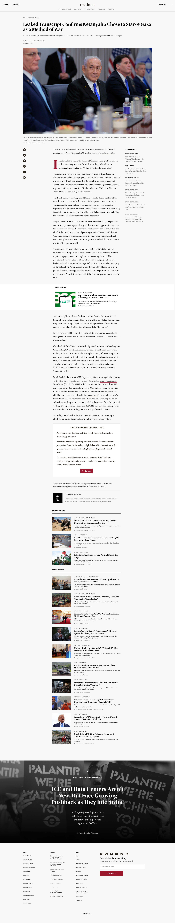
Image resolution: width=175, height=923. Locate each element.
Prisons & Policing (28, 887)
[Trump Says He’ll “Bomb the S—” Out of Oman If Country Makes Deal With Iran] (61, 720)
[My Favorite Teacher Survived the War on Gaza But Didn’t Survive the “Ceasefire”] (61, 686)
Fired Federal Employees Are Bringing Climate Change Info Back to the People (134, 183)
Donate (161, 4)
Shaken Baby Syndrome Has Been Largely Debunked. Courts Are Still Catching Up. (135, 195)
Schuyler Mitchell (80, 565)
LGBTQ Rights (26, 879)
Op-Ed (76, 552)
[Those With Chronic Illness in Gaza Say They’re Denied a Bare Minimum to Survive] (61, 524)
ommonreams (89, 744)
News (25, 17)
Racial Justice (26, 891)
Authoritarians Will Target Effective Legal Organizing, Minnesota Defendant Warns (134, 219)
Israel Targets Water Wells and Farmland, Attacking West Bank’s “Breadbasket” (96, 598)
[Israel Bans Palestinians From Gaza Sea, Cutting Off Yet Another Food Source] (61, 541)
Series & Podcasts (28, 903)
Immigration (26, 875)
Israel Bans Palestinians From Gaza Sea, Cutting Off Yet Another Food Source (96, 539)
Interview (77, 645)
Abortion (111, 9)
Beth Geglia (79, 675)
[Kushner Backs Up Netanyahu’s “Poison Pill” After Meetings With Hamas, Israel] (61, 651)
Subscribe (78, 871)
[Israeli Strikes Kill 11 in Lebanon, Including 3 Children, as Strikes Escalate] (61, 737)
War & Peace (34, 17)
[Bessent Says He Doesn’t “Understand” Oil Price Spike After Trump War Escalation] (61, 634)
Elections (77, 9)
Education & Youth (91, 577)
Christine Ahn (79, 623)
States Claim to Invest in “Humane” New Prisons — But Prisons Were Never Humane (134, 159)
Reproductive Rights (28, 895)
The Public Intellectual (56, 879)
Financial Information (81, 879)
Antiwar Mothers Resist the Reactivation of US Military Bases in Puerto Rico (94, 666)
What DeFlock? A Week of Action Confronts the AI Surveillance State (135, 207)
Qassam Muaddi (30, 41)
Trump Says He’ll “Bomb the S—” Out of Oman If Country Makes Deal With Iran (95, 718)
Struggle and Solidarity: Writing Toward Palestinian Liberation (56, 857)
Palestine (101, 9)
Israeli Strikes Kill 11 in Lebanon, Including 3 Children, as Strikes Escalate (94, 735)
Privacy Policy (79, 883)
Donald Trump (90, 9)
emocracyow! (89, 658)
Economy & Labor (27, 860)
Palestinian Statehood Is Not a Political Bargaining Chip (96, 556)
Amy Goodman (80, 658)
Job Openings (79, 897)
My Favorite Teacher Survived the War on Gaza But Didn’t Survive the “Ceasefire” (96, 683)
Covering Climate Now (56, 896)
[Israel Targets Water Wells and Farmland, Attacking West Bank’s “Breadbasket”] (61, 600)
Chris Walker (79, 727)
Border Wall (66, 9)
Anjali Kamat (88, 709)
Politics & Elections (28, 883)
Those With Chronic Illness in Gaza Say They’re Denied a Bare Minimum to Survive (95, 521)
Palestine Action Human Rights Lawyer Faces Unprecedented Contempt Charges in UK (94, 701)
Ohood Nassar (79, 692)
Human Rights (87, 292)
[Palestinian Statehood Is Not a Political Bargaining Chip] (61, 558)
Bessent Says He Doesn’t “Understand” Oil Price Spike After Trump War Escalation (95, 632)
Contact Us (79, 901)
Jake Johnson (79, 744)
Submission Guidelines (82, 875)
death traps (93, 395)
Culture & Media (27, 856)
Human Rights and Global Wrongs (57, 870)
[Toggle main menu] (170, 4)
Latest (6, 4)
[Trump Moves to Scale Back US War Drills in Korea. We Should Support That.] (61, 617)
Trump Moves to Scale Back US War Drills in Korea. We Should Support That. (96, 615)
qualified (101, 364)
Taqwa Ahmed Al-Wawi (82, 530)
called (68, 367)
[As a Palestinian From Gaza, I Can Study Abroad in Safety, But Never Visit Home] (61, 583)
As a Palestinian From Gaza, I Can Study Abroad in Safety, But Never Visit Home (135, 171)
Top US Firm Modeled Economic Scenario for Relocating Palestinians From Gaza (98, 296)
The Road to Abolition (56, 875)
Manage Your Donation (82, 864)
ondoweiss (41, 41)
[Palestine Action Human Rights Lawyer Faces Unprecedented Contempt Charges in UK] (61, 703)
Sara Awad (78, 547)
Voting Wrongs (54, 887)
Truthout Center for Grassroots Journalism (82, 892)
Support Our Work (80, 867)
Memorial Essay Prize (81, 887)
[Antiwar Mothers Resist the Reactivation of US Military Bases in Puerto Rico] (61, 669)
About (16, 4)
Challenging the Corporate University (56, 891)
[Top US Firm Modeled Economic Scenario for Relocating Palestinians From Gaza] (65, 299)
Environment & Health (29, 867)
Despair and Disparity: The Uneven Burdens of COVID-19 (57, 864)
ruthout (90, 306)
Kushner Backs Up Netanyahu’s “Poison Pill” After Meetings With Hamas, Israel (96, 649)
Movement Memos (55, 883)
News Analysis (79, 518)
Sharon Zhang (83, 306)
